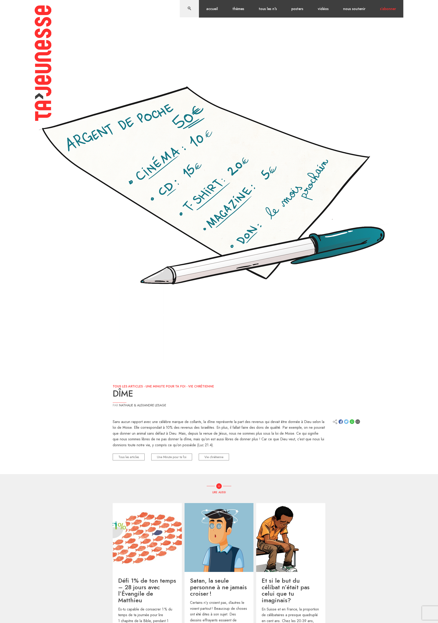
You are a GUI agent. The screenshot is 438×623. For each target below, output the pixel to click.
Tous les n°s (268, 8)
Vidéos (323, 8)
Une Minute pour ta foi (165, 386)
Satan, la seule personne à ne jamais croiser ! (218, 587)
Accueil (212, 8)
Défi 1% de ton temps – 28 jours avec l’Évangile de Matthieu (147, 590)
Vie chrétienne (201, 386)
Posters (297, 8)
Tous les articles (128, 386)
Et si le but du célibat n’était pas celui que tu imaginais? (286, 590)
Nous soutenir (354, 8)
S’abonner (388, 8)
